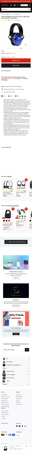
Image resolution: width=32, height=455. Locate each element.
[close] (26, 446)
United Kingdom (5, 412)
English (24, 5)
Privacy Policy (4, 398)
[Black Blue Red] (8, 221)
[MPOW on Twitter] (22, 426)
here (21, 78)
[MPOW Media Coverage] (16, 262)
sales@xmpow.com (9, 78)
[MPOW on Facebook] (17, 426)
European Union (4, 414)
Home (2, 14)
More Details (16, 305)
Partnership (18, 398)
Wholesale (18, 402)
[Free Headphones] (16, 318)
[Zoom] (25, 44)
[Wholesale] (16, 290)
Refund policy (4, 400)
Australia (3, 416)
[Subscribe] (27, 350)
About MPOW (4, 395)
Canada (3, 418)
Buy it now (16, 65)
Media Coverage (5, 396)
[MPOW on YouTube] (19, 426)
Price (2, 51)
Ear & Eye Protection (16, 14)
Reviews (18, 400)
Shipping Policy (4, 402)
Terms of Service (5, 404)
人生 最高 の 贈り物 (5, 406)
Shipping (3, 57)
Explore (16, 277)
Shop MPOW (18, 395)
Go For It (16, 333)
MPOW (9, 176)
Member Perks (19, 396)
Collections (8, 14)
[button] (5, 20)
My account (18, 404)
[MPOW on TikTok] (25, 426)
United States (4, 411)
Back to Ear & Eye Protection (17, 242)
